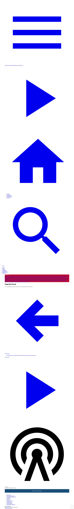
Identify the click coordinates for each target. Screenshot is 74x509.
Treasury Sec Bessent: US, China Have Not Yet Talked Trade (41, 280)
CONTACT (8, 197)
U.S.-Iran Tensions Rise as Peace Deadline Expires (27, 277)
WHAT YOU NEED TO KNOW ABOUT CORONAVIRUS (19, 281)
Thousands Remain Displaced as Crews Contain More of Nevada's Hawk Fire (17, 275)
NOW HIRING (53, 280)
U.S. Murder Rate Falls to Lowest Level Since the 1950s (35, 278)
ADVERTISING (9, 195)
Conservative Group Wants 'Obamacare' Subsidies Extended (29, 279)
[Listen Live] (37, 389)
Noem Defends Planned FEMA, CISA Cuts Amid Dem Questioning (55, 278)
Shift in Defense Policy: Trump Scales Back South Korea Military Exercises (48, 277)
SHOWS (8, 193)
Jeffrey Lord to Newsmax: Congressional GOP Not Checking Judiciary (51, 279)
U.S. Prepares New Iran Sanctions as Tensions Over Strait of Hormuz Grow (42, 275)
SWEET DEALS (9, 196)
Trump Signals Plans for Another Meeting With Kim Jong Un (46, 276)
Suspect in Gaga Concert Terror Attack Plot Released (23, 280)
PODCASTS (9, 194)
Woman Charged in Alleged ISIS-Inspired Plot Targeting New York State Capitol (24, 276)
